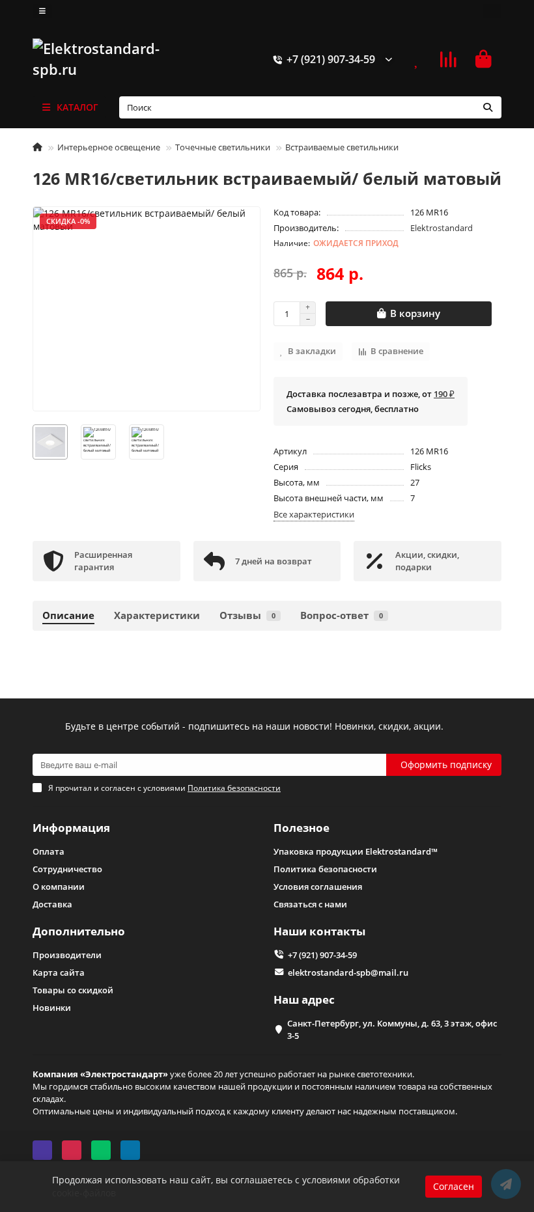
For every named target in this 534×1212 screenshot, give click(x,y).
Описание (68, 615)
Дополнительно (79, 931)
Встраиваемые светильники (342, 147)
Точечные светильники (222, 147)
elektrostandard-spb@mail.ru (348, 972)
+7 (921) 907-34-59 (331, 59)
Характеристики (157, 615)
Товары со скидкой (73, 990)
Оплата (48, 851)
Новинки (52, 1007)
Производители (67, 955)
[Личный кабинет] (492, 11)
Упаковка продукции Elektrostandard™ (356, 851)
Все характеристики (314, 514)
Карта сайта (59, 972)
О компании (59, 886)
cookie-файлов (84, 1193)
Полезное (302, 827)
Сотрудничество (67, 869)
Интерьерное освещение (108, 147)
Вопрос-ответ (341, 615)
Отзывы (247, 615)
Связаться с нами (310, 904)
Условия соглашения (318, 886)
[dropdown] (42, 11)
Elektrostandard (441, 228)
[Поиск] (488, 107)
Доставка (52, 904)
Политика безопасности (325, 869)
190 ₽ (444, 394)
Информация (71, 827)
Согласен (453, 1186)
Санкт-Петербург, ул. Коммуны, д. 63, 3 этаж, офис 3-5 (392, 1029)
